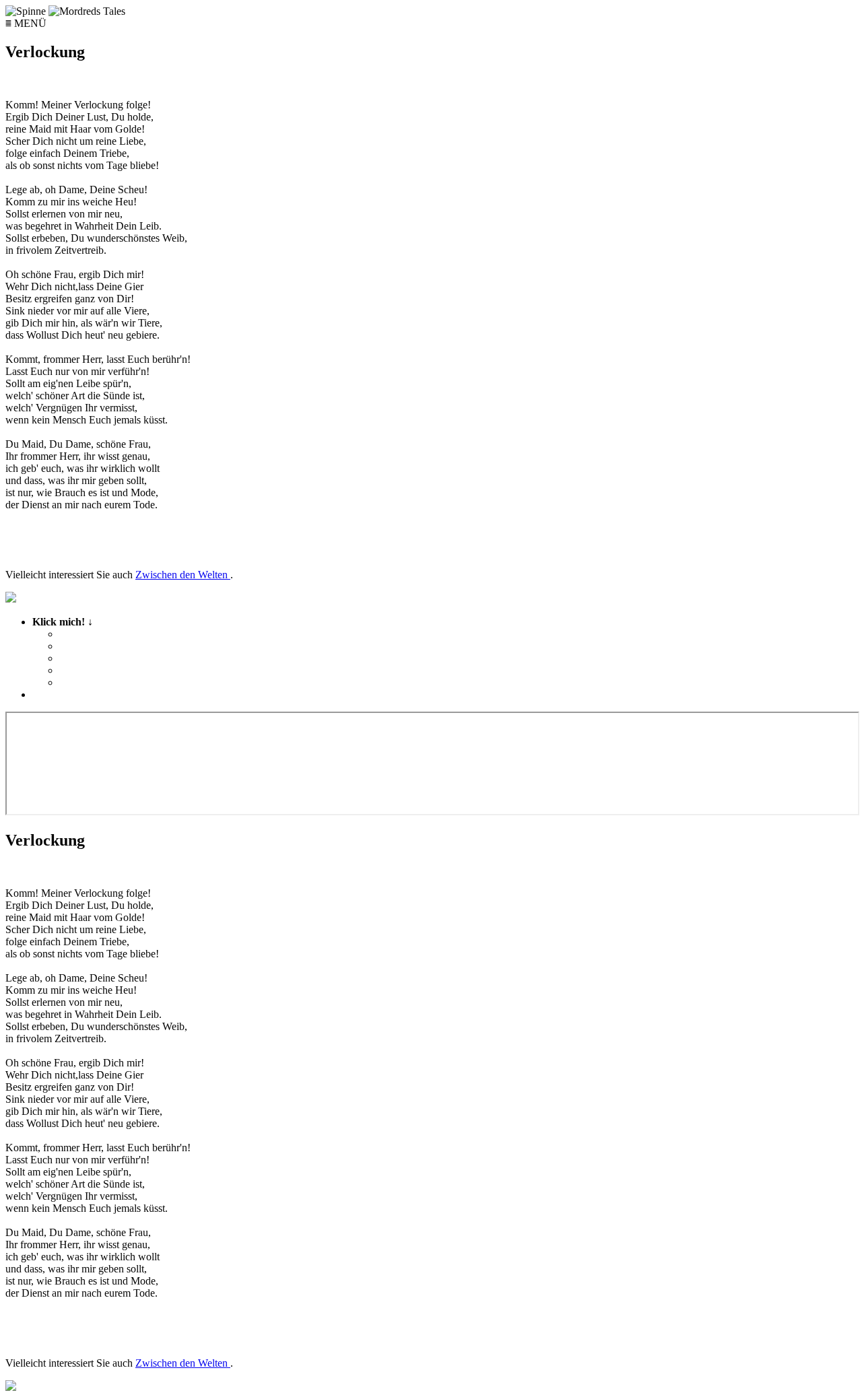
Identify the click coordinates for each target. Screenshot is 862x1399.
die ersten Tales (94, 634)
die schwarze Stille (101, 658)
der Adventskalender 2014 (119, 682)
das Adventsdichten (103, 670)
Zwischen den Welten (182, 574)
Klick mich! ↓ (105, 652)
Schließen (54, 694)
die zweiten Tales (97, 646)
